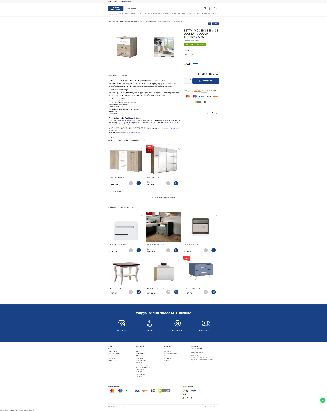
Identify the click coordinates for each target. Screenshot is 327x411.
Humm (145, 127)
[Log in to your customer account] (210, 9)
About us (138, 349)
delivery (169, 122)
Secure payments (140, 353)
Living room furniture (113, 353)
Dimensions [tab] (123, 75)
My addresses (167, 351)
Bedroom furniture (113, 351)
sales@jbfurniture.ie (197, 352)
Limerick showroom (129, 120)
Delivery (138, 351)
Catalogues (139, 376)
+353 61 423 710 (196, 349)
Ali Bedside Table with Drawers (194, 289)
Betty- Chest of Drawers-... (118, 177)
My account (167, 346)
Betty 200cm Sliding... (154, 177)
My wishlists (167, 360)
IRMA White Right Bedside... (118, 244)
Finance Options (140, 374)
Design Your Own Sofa (142, 365)
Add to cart (207, 81)
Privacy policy (139, 358)
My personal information (170, 353)
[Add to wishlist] (141, 149)
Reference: (187, 40)
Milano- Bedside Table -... (117, 289)
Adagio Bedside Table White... (156, 289)
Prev (216, 24)
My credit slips (167, 358)
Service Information (141, 372)
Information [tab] (112, 75)
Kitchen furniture (112, 360)
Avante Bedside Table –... (192, 244)
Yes (192, 54)
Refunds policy (140, 355)
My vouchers (167, 355)
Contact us (139, 362)
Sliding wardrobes (113, 355)
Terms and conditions (141, 360)
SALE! (109, 349)
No (186, 54)
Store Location (140, 369)
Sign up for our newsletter (143, 367)
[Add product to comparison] (131, 183)
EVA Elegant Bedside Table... (156, 244)
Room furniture (112, 358)
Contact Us (172, 128)
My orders (166, 349)
